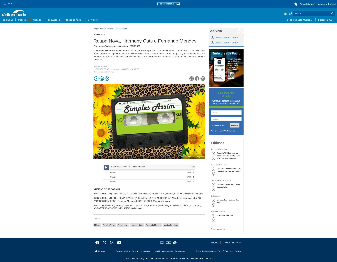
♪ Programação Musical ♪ (300, 19)
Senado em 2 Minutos (220, 180)
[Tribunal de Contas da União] (174, 242)
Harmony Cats (137, 225)
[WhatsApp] (286, 13)
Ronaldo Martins (100, 66)
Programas (7, 19)
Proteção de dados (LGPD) (208, 251)
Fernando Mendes (153, 225)
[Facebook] (98, 243)
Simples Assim (109, 225)
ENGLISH (215, 243)
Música (97, 225)
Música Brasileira (171, 225)
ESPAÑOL (226, 243)
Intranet (101, 251)
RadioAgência (53, 19)
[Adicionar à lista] (101, 78)
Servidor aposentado (163, 251)
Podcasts (23, 19)
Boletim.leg (215, 196)
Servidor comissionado (142, 251)
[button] (296, 4)
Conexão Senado (218, 149)
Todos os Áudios (74, 19)
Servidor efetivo (123, 251)
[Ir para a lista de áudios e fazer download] (106, 78)
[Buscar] (332, 13)
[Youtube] (118, 243)
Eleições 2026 (325, 19)
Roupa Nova (123, 225)
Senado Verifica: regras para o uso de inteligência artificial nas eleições (228, 155)
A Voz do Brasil (217, 211)
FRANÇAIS (237, 243)
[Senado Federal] (168, 4)
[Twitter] (104, 243)
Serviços (92, 19)
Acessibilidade (307, 4)
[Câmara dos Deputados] (162, 242)
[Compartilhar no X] (202, 78)
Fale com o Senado (326, 4)
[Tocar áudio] (96, 78)
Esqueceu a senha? (219, 125)
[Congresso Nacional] (168, 242)
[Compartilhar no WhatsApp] (191, 78)
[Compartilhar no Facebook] (197, 78)
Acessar (234, 125)
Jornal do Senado (225, 215)
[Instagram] (290, 13)
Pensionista (180, 251)
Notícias (37, 19)
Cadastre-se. (230, 131)
